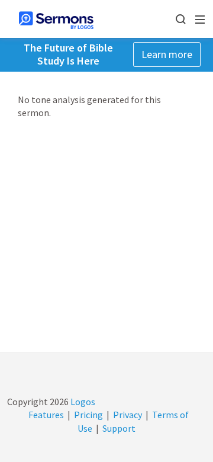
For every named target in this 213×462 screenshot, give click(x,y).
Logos (82, 402)
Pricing (88, 415)
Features (46, 415)
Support (118, 428)
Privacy (127, 415)
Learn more (166, 54)
